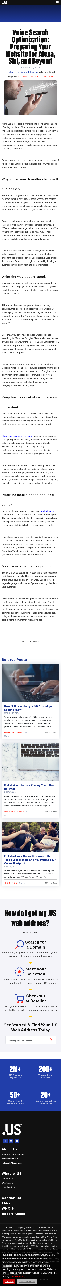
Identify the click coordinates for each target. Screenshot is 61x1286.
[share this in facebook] (5, 1141)
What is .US (11, 1173)
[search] (51, 1039)
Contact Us (11, 1197)
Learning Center (9, 1187)
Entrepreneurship (14, 732)
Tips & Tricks (29, 76)
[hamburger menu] (57, 2)
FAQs (6, 1202)
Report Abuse (13, 1213)
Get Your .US (7, 1178)
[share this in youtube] (17, 1141)
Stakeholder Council (11, 1158)
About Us (9, 1149)
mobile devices (46, 511)
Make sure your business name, (17, 436)
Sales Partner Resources (13, 1154)
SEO (20, 76)
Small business (45, 76)
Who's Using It (8, 1182)
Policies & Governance (12, 1162)
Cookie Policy (18, 1276)
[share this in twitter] (11, 1141)
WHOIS (8, 1208)
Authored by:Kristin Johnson (22, 72)
